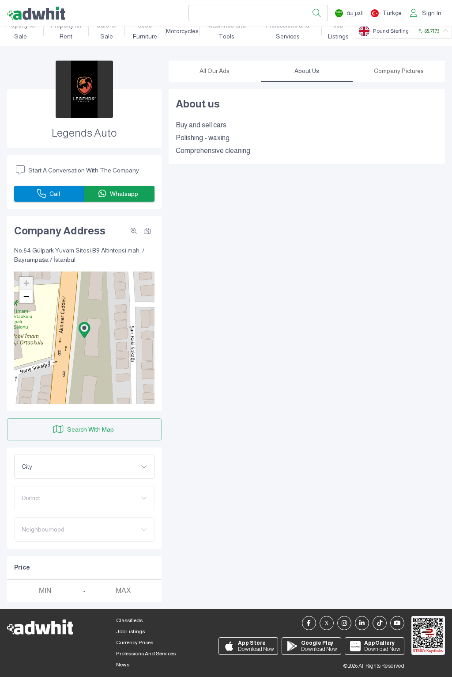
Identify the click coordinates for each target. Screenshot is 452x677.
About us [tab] (306, 70)
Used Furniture (145, 31)
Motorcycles (182, 30)
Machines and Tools (226, 31)
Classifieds (129, 620)
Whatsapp (124, 193)
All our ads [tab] (215, 70)
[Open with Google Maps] (147, 230)
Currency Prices (134, 642)
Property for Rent (66, 31)
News (122, 665)
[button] (84, 330)
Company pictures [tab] (399, 70)
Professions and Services (287, 31)
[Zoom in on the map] (133, 231)
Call (54, 193)
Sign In (431, 12)
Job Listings (338, 31)
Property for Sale (20, 31)
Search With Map (90, 429)
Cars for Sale (106, 31)
